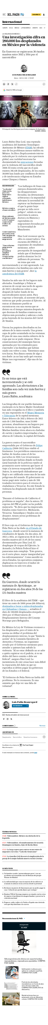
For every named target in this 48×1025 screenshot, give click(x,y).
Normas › (42, 726)
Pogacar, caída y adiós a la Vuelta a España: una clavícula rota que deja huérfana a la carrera (24, 903)
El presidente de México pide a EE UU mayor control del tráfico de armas (8, 221)
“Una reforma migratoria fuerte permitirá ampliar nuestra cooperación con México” (8, 252)
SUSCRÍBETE (36, 14)
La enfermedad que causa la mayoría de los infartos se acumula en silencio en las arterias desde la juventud (23, 883)
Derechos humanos (30, 737)
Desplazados (6, 737)
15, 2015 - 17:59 (26, 78)
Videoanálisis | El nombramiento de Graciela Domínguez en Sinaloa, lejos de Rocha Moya (22, 844)
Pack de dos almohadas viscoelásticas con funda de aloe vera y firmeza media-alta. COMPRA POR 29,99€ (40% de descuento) (33, 985)
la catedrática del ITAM (19, 272)
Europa (5, 28)
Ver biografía (17, 706)
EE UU (11, 28)
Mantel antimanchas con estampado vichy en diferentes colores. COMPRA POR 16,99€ (32, 997)
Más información (7, 747)
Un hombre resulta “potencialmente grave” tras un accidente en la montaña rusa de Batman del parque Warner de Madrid (22, 875)
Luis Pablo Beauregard (24, 75)
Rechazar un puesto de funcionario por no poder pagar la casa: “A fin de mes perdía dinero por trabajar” (24, 889)
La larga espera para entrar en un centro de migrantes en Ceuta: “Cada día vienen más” (22, 851)
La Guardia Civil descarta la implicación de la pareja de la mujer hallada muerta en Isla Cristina (23, 857)
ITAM (29, 147)
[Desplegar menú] (4, 14)
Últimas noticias (9, 832)
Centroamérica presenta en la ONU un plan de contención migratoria (9, 235)
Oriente (35, 28)
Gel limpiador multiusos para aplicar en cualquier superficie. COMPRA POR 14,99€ (32, 971)
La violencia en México (10, 34)
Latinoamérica (26, 28)
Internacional (12, 22)
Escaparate (24, 926)
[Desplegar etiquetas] (44, 736)
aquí (35, 752)
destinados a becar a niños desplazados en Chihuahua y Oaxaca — (22, 607)
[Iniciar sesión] (44, 14)
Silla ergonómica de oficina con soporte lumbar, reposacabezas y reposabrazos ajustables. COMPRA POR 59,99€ (24, 961)
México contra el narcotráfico (8, 209)
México (17, 28)
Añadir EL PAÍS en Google (14, 90)
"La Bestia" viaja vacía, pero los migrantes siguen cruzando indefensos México (7, 196)
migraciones (27, 162)
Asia (40, 28)
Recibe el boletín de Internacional (17, 715)
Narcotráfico (17, 737)
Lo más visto (7, 868)
